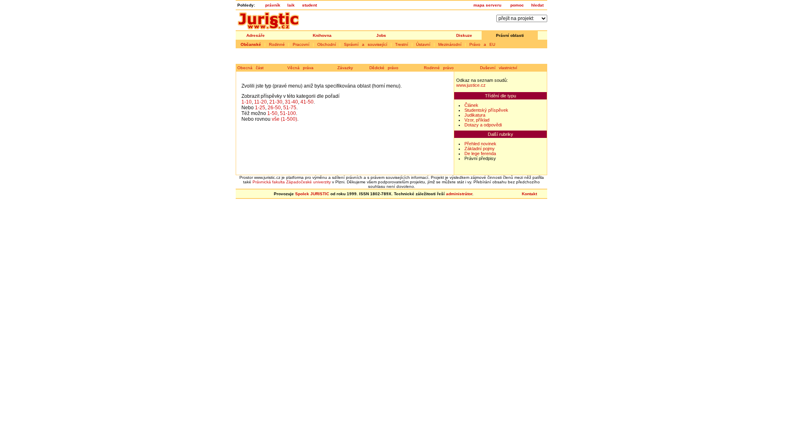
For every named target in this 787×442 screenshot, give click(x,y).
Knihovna (322, 35)
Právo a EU (482, 44)
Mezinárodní (450, 44)
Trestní (401, 44)
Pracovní (301, 44)
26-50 (274, 107)
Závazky (345, 67)
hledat (537, 5)
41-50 (307, 102)
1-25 (260, 107)
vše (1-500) (284, 119)
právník (272, 5)
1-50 (272, 113)
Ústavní (423, 44)
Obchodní (326, 44)
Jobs (381, 35)
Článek (471, 105)
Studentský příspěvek (486, 110)
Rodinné (277, 44)
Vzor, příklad (476, 119)
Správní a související (365, 44)
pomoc (517, 5)
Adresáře (255, 35)
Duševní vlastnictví (498, 67)
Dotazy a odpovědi (483, 124)
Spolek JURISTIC (312, 194)
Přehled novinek (480, 143)
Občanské (251, 44)
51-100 (288, 113)
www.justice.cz (471, 85)
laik (291, 5)
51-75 (289, 107)
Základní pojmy (479, 148)
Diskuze (464, 35)
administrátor (459, 194)
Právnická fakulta (268, 182)
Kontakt (529, 194)
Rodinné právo (439, 67)
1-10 (246, 102)
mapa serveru (487, 5)
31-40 (291, 102)
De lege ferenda (480, 153)
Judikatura (474, 115)
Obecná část (250, 67)
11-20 (260, 102)
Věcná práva (300, 67)
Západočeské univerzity (308, 182)
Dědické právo (383, 67)
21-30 (275, 102)
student (309, 5)
